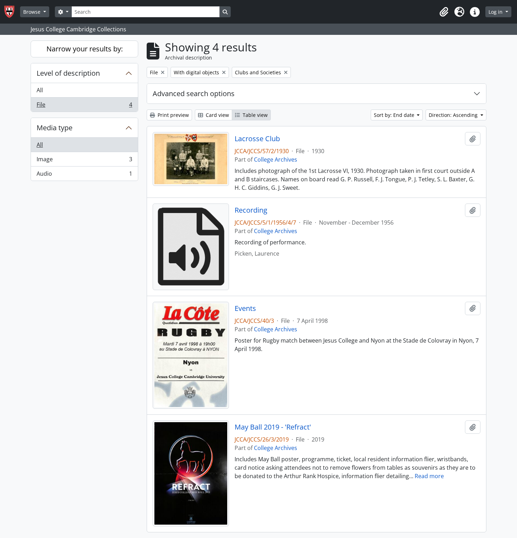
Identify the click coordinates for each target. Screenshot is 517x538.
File (84, 106)
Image (84, 161)
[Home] (12, 12)
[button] (444, 12)
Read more (429, 476)
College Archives (275, 159)
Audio (84, 175)
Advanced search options (194, 93)
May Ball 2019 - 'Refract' (273, 427)
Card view (216, 115)
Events (245, 308)
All (40, 90)
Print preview (172, 115)
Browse (32, 11)
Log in (496, 11)
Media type (54, 127)
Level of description (68, 73)
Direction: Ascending (454, 115)
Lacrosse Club (257, 138)
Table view (254, 115)
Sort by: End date (395, 115)
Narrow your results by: (84, 49)
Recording (251, 210)
